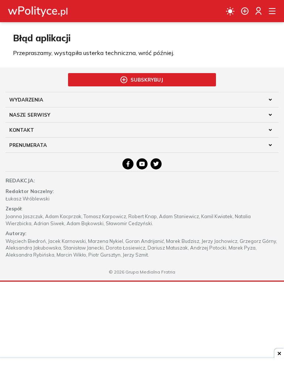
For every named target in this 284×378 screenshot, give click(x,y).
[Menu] (272, 11)
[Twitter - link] (156, 163)
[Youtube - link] (142, 163)
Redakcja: (20, 180)
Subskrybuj (147, 80)
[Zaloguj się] (258, 11)
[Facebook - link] (127, 163)
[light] (230, 11)
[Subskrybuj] (245, 11)
